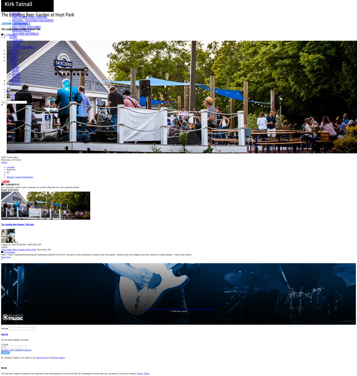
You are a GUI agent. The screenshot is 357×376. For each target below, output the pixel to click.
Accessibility (174, 309)
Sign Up (4, 334)
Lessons (14, 13)
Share (6, 182)
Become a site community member (16, 350)
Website (4, 328)
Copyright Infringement (204, 309)
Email (4, 344)
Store (13, 37)
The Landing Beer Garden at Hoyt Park (18, 249)
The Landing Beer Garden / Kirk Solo (17, 224)
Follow (4, 162)
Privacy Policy (161, 309)
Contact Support (187, 309)
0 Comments (9, 252)
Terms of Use (148, 309)
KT (8, 172)
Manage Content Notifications (20, 177)
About (13, 60)
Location (11, 167)
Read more (6, 257)
